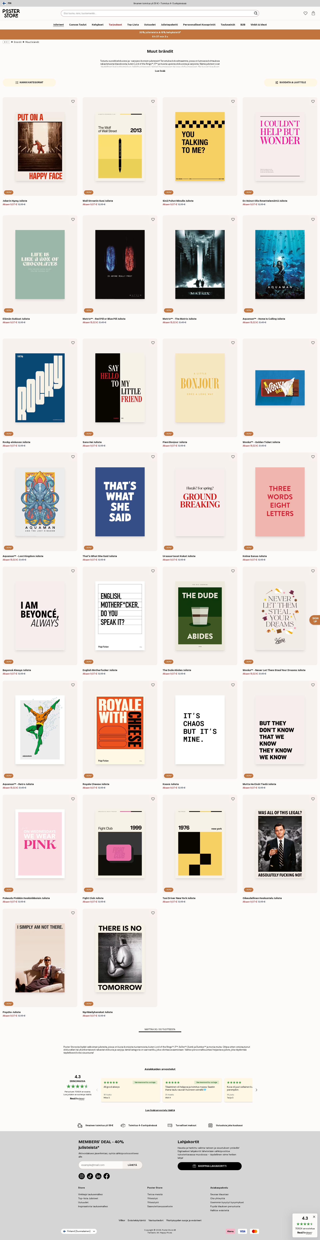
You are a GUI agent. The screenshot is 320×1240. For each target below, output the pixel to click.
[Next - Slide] (256, 1089)
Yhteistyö (152, 1198)
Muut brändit (32, 42)
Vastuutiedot (156, 1220)
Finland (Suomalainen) (78, 1231)
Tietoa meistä (154, 1194)
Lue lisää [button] (160, 70)
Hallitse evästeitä (219, 1210)
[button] (304, 1225)
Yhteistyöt (153, 1202)
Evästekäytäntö (137, 1220)
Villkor (122, 1220)
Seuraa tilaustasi (219, 1194)
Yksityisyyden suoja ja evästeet (184, 1220)
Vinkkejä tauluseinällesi (90, 1194)
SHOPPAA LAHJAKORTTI (212, 1166)
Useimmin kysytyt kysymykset (227, 1202)
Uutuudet (83, 1202)
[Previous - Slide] (97, 1089)
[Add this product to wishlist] (73, 101)
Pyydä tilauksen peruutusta (225, 1206)
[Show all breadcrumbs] (6, 42)
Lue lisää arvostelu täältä (160, 1110)
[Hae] (256, 13)
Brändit (18, 42)
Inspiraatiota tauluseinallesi (93, 1206)
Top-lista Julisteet (88, 1198)
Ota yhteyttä (217, 1198)
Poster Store (167, 1230)
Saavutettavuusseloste (160, 1206)
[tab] (305, 13)
